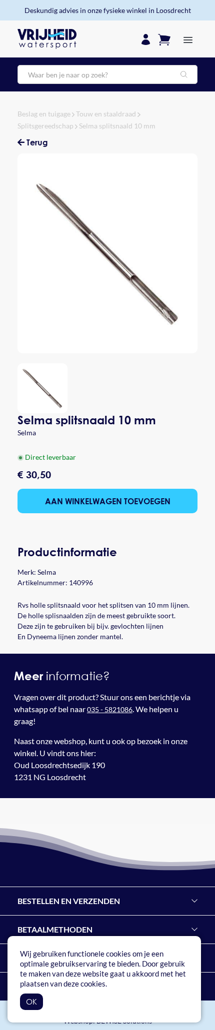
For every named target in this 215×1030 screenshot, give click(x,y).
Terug (36, 142)
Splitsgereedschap (46, 125)
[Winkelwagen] (164, 38)
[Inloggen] (146, 38)
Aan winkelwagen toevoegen (107, 501)
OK (31, 1002)
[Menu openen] (188, 39)
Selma (27, 432)
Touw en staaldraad (106, 113)
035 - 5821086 (109, 709)
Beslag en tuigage (44, 113)
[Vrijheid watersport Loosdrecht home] (47, 39)
